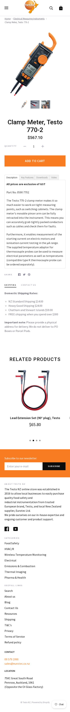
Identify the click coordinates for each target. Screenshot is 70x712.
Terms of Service (14, 636)
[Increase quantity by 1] (42, 146)
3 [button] (36, 440)
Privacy (8, 631)
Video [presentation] (55, 177)
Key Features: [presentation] (28, 177)
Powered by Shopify (41, 702)
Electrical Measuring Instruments (29, 18)
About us (9, 596)
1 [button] (30, 440)
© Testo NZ (25, 702)
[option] (35, 64)
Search (8, 591)
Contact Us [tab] (28, 285)
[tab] (12, 177)
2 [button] (33, 440)
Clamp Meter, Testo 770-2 (17, 22)
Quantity (10, 146)
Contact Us (11, 608)
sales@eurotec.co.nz (17, 663)
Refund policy (12, 642)
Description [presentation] (12, 177)
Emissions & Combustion (19, 566)
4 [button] (40, 440)
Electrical (10, 560)
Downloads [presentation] (42, 177)
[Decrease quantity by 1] (24, 146)
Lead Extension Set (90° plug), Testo (35, 418)
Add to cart (35, 161)
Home (8, 18)
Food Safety (11, 543)
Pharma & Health (15, 577)
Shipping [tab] (10, 285)
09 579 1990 (11, 659)
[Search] (51, 7)
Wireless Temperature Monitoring (25, 554)
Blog (7, 602)
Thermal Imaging (15, 572)
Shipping (9, 619)
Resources (10, 613)
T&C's (8, 625)
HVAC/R (9, 549)
